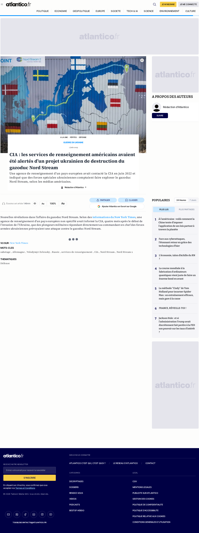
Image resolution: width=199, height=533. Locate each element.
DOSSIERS (74, 487)
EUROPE (100, 11)
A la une (64, 137)
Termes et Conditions (25, 488)
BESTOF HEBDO (76, 510)
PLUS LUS (164, 209)
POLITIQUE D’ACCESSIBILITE (146, 510)
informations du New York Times (114, 217)
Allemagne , (19, 252)
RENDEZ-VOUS (76, 493)
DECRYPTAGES (76, 481)
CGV (135, 481)
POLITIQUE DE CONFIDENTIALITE (148, 504)
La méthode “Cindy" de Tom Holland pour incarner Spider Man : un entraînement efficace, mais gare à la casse (176, 293)
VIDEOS (72, 499)
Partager (105, 200)
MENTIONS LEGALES (142, 487)
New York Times (19, 243)
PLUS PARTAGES (186, 209)
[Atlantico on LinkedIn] (33, 514)
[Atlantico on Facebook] (25, 514)
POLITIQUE (43, 11)
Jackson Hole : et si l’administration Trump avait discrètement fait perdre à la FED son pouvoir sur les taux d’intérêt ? (177, 325)
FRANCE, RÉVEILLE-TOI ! (172, 308)
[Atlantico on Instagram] (42, 514)
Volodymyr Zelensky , (39, 252)
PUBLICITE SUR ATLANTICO (145, 493)
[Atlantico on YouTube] (50, 514)
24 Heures (181, 200)
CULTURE (190, 11)
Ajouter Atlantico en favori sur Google (119, 206)
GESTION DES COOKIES (143, 499)
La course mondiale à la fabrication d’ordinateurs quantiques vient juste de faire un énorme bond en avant (177, 273)
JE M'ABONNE (168, 4)
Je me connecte (188, 4)
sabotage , (6, 252)
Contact (150, 463)
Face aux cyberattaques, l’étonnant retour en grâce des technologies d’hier (175, 242)
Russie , (56, 252)
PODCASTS (74, 504)
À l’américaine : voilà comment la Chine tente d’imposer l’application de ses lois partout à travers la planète (176, 224)
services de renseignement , (77, 252)
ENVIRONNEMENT (169, 11)
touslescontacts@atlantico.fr (29, 522)
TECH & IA (132, 11)
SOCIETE (116, 11)
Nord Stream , (108, 252)
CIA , (97, 252)
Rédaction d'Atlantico (74, 187)
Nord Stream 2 (125, 252)
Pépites (73, 137)
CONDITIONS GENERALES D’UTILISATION (151, 522)
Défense (82, 137)
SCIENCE (149, 11)
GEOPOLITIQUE (81, 11)
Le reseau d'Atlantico (125, 463)
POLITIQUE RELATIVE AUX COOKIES (149, 516)
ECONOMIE (61, 11)
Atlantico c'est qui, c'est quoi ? (87, 463)
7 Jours (193, 200)
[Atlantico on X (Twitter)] (17, 514)
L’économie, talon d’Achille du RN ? (177, 257)
